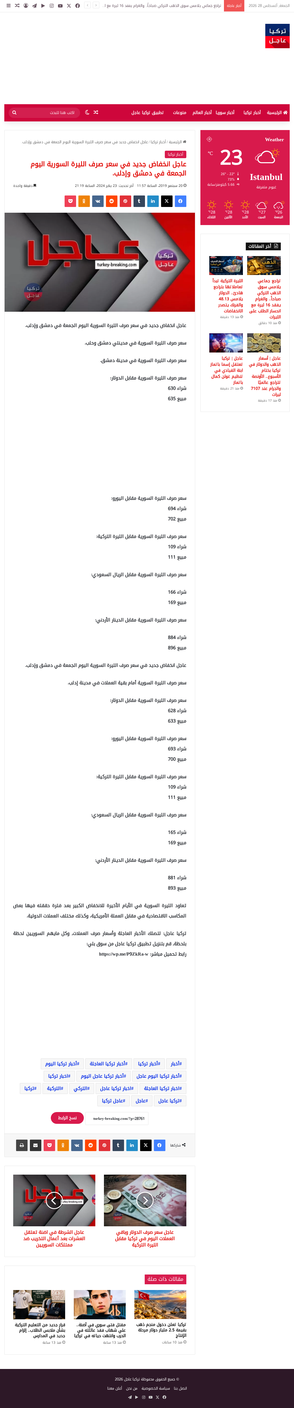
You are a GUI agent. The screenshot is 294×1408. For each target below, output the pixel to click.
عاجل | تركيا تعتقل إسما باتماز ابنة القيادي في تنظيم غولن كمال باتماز (226, 370)
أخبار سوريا (225, 113)
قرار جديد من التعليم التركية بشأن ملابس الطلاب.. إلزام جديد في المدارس (40, 1330)
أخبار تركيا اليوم (61, 1063)
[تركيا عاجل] (277, 36)
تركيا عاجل (168, 1100)
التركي (80, 1088)
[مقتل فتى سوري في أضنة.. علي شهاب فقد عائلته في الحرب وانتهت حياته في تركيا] (100, 1304)
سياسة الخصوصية (156, 1388)
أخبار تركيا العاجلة (107, 1063)
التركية (54, 1088)
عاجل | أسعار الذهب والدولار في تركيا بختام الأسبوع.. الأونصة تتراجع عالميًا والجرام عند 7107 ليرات (265, 376)
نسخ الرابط (67, 1118)
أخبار (175, 1063)
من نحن (132, 1388)
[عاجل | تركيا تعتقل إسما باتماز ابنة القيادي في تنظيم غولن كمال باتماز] (226, 342)
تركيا (29, 1088)
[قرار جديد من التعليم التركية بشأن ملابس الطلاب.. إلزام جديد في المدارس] (39, 1304)
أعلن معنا (114, 1388)
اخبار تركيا (58, 1076)
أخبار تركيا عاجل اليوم (102, 1076)
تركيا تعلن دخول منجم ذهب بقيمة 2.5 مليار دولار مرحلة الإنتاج (161, 1330)
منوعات (179, 113)
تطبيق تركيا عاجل (147, 113)
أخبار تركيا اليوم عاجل (158, 1076)
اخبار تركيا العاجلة (161, 1088)
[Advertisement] (98, 58)
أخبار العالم (202, 113)
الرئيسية (275, 113)
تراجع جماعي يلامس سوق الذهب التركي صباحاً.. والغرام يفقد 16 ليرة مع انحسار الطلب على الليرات (265, 299)
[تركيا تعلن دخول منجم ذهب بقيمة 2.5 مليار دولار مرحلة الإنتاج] (160, 1304)
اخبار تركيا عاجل (115, 1088)
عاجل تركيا (112, 1100)
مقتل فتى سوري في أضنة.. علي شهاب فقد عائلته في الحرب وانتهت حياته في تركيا (100, 1330)
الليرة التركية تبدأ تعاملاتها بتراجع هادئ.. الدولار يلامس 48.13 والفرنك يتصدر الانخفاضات (228, 296)
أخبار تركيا (252, 113)
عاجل (141, 1100)
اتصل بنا (180, 1388)
